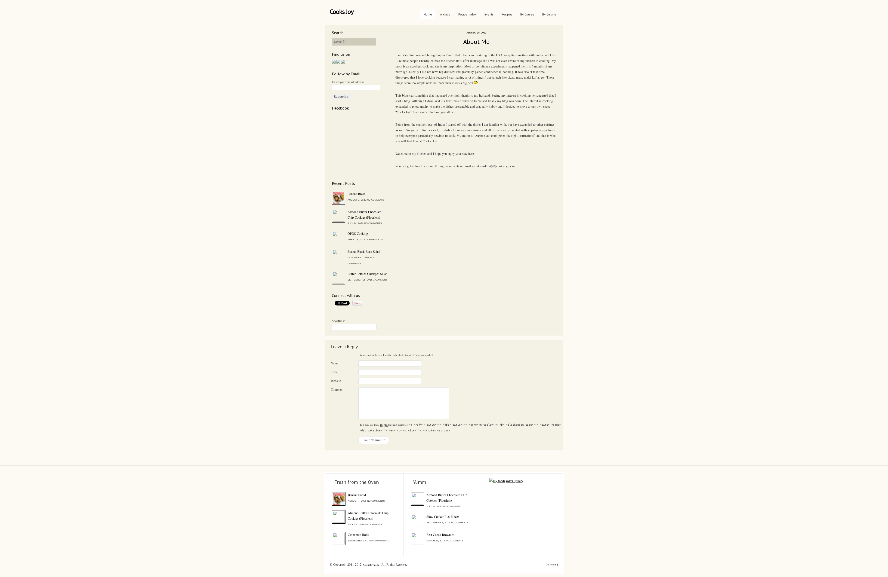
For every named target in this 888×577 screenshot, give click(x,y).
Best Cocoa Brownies (440, 534)
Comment (337, 389)
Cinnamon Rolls (358, 534)
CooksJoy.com (371, 564)
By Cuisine (549, 14)
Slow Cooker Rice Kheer (442, 516)
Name (334, 363)
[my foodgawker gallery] (506, 481)
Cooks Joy (342, 11)
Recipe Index (467, 14)
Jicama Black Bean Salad (364, 251)
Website (336, 381)
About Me (476, 41)
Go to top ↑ (552, 564)
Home (428, 14)
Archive (445, 14)
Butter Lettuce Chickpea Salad (367, 274)
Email (335, 372)
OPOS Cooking (358, 233)
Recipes (507, 14)
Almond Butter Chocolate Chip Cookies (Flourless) (364, 215)
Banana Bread (357, 194)
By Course (527, 14)
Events (488, 14)
